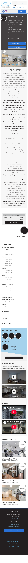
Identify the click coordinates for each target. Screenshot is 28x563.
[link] (24, 230)
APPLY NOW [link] (17, 47)
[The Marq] (6, 4)
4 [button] (6, 64)
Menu (21, 11)
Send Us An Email (17, 43)
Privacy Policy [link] (16, 539)
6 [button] (9, 64)
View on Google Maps (14, 357)
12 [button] (17, 64)
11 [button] (16, 64)
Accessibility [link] (13, 543)
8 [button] (12, 64)
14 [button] (20, 64)
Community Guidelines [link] (13, 541)
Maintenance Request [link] (14, 524)
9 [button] (13, 64)
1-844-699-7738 (18, 7)
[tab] (2, 64)
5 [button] (8, 64)
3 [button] (5, 64)
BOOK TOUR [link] (14, 222)
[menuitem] (14, 524)
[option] (14, 58)
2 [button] (4, 64)
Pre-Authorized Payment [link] (14, 526)
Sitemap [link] (7, 539)
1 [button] (2, 64)
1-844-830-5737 (14, 518)
